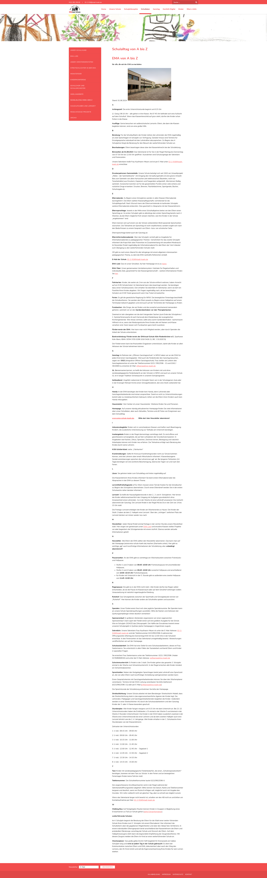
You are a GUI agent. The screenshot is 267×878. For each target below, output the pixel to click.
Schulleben (145, 9)
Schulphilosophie (131, 9)
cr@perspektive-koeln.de (151, 685)
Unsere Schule (115, 9)
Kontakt (188, 874)
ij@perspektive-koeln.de (146, 366)
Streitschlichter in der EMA (83, 68)
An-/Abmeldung (154, 874)
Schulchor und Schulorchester (77, 87)
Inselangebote (76, 94)
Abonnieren (107, 867)
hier (116, 273)
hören (164, 264)
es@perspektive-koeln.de (160, 658)
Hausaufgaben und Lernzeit (83, 106)
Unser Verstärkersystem (81, 62)
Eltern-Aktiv (192, 9)
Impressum (166, 874)
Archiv (73, 118)
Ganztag (156, 9)
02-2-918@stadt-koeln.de (93, 2)
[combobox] (185, 2)
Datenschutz (178, 874)
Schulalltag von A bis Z (81, 100)
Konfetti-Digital (169, 9)
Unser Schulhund (78, 50)
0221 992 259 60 (74, 2)
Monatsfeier (76, 74)
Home (103, 9)
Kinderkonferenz (78, 80)
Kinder (181, 9)
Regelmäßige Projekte (80, 112)
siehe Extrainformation (153, 812)
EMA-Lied (74, 56)
